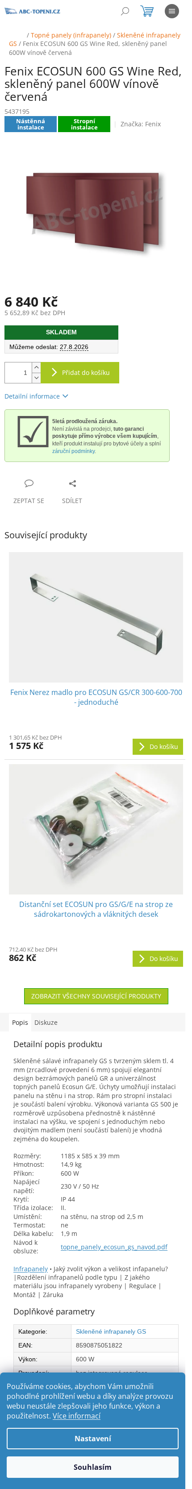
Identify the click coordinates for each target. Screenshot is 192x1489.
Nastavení (93, 1438)
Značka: (141, 124)
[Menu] (172, 11)
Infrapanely (30, 1268)
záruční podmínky (73, 451)
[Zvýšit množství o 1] (36, 367)
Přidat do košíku (86, 372)
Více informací (76, 1416)
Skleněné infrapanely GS (111, 1331)
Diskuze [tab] (46, 1022)
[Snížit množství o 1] (36, 378)
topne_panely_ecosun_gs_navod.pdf (114, 1247)
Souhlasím (93, 1467)
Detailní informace (32, 396)
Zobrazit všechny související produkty (96, 996)
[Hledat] (125, 11)
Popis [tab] (20, 1022)
